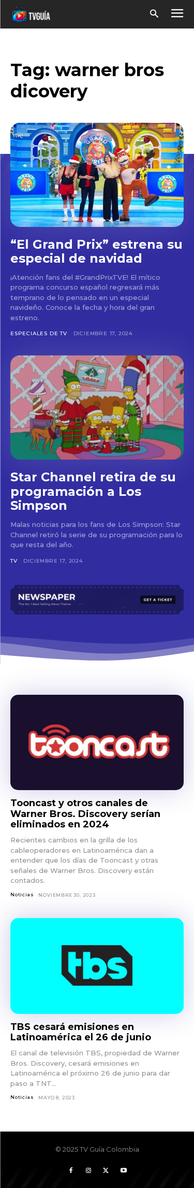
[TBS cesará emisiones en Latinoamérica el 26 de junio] (97, 965)
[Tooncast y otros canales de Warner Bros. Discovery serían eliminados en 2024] (97, 742)
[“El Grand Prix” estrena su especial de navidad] (97, 175)
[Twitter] (106, 1171)
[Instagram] (88, 1171)
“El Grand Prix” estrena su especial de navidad (96, 251)
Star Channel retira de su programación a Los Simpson (93, 491)
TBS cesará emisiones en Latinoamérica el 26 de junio (80, 1032)
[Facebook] (71, 1171)
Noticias (22, 894)
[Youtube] (123, 1171)
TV (14, 560)
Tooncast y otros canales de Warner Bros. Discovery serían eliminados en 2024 (85, 813)
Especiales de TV (38, 333)
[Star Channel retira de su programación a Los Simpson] (97, 407)
